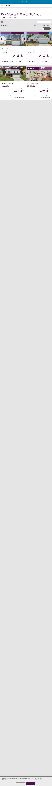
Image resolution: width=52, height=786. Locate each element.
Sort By (34, 22)
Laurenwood (32, 49)
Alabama (18, 10)
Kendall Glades (7, 83)
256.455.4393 (31, 86)
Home (2, 10)
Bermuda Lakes (7, 49)
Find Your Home (10, 10)
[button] (1, 39)
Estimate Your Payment (19, 62)
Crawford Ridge (33, 83)
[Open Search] (43, 5)
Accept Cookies (30, 783)
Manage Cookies (21, 783)
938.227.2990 (5, 52)
